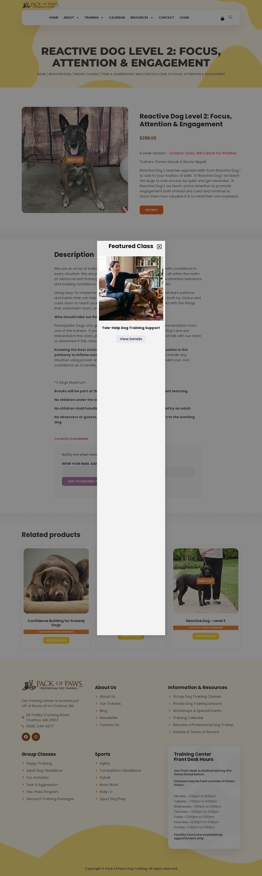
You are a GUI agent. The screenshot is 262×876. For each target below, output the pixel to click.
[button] (159, 247)
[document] (131, 438)
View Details (131, 338)
